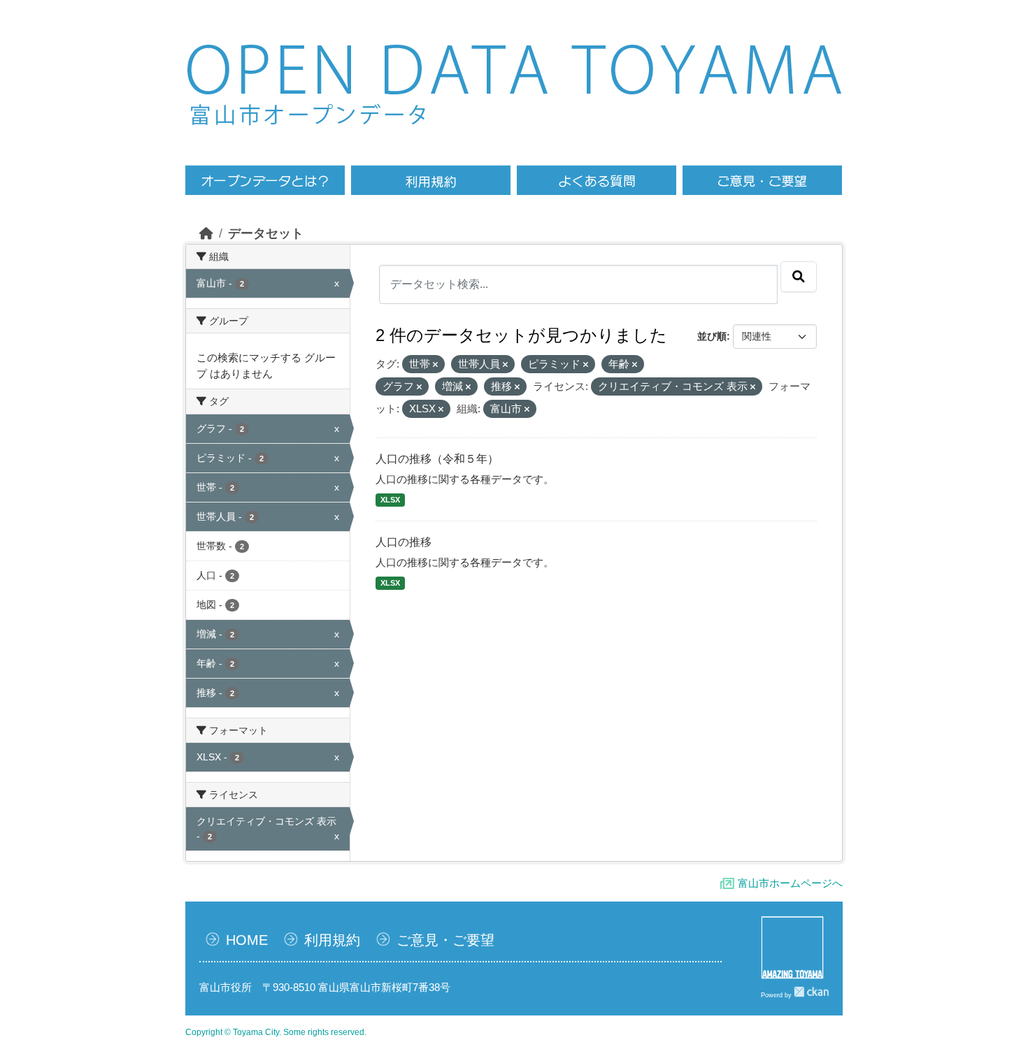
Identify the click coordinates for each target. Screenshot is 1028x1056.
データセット (266, 233)
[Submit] (798, 276)
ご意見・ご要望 (445, 940)
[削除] (435, 365)
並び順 (712, 336)
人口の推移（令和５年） (437, 459)
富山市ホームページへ (790, 883)
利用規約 (332, 940)
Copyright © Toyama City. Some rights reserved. (275, 1032)
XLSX (390, 500)
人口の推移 (403, 542)
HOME (247, 940)
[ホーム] (206, 233)
